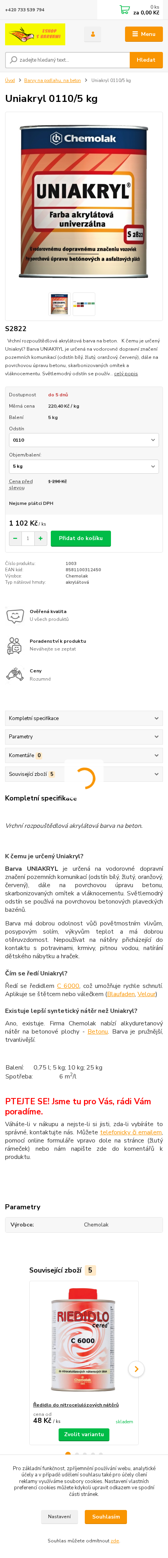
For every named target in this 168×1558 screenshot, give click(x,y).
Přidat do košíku (81, 538)
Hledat (146, 60)
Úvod (10, 81)
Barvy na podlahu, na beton (52, 81)
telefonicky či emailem (131, 1132)
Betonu (98, 1031)
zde (115, 1541)
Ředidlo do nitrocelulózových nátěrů (76, 1405)
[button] (136, 1369)
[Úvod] (38, 34)
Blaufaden (121, 994)
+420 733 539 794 (25, 10)
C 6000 (68, 986)
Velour (146, 994)
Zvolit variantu (84, 1434)
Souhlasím (106, 1517)
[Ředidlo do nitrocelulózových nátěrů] (84, 1341)
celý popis (126, 374)
